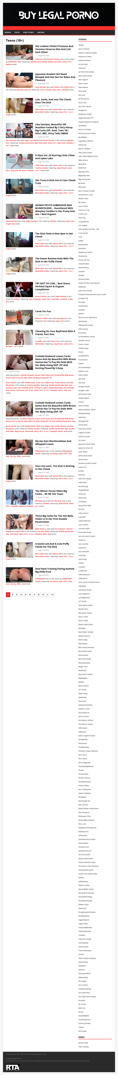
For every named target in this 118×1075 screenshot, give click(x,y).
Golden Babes (83, 398)
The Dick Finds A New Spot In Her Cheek (54, 235)
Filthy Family (83, 329)
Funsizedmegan (84, 367)
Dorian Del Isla (84, 260)
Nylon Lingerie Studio (86, 736)
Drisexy (81, 275)
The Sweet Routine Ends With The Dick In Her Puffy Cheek (54, 260)
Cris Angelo (82, 225)
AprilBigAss (82, 137)
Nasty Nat (82, 701)
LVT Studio (82, 601)
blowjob (65, 90)
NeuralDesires (84, 713)
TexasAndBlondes (85, 927)
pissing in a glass (41, 388)
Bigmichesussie (84, 179)
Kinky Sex (82, 494)
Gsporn (81, 402)
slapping (22, 506)
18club (81, 45)
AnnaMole (82, 126)
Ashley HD (82, 145)
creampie (63, 299)
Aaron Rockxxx (84, 49)
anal (12, 145)
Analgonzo (82, 110)
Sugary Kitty (83, 924)
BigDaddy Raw (84, 175)
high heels (61, 143)
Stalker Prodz (83, 904)
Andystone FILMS (85, 114)
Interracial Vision (84, 429)
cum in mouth (45, 90)
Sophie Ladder (84, 885)
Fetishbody (82, 321)
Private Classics (84, 778)
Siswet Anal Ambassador (87, 874)
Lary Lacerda (83, 544)
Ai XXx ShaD (83, 64)
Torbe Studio (83, 947)
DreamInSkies (83, 264)
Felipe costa (49, 382)
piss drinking (68, 388)
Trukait (81, 954)
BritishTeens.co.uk (85, 195)
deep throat (62, 168)
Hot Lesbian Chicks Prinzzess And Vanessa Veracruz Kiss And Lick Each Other (54, 49)
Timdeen (46, 503)
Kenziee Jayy (83, 486)
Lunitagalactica (84, 597)
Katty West (82, 482)
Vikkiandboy (83, 977)
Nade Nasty (82, 693)
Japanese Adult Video (86, 444)
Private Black (83, 774)
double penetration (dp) (28, 143)
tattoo (60, 390)
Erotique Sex (83, 298)
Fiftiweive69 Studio (85, 325)
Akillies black (30, 382)
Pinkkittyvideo (83, 747)
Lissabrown (82, 571)
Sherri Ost (55, 341)
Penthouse (82, 743)
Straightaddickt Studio (87, 912)
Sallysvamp (82, 835)
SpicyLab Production (86, 893)
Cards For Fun (43, 311)
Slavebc (81, 877)
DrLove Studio (83, 279)
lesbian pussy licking (38, 62)
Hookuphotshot (84, 413)
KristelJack (82, 502)
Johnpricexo (83, 459)
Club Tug (81, 218)
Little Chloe (39, 165)
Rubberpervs (83, 831)
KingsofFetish (83, 490)
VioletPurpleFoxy (84, 989)
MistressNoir (83, 655)
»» (53, 594)
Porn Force (82, 755)
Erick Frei (40, 382)
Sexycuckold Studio (85, 858)
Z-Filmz (81, 1027)
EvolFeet (81, 310)
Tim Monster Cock (58, 501)
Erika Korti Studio (85, 291)
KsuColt (81, 509)
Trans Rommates (84, 950)
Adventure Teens (85, 56)
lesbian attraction (55, 62)
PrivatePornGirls (84, 782)
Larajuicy (81, 540)
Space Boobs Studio (86, 889)
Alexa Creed (83, 83)
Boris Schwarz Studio (86, 191)
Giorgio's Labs (83, 390)
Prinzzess (39, 59)
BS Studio (82, 202)
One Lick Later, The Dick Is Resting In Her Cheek (54, 467)
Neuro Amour (83, 716)
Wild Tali (81, 1008)
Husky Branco (60, 382)
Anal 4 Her (82, 103)
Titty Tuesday (83, 1047)
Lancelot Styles (43, 531)
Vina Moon (82, 981)
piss (7, 301)
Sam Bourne (61, 318)
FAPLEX (81, 314)
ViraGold (81, 1000)
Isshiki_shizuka (84, 436)
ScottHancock (83, 847)
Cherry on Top (83, 210)
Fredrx (80, 352)
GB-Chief (81, 379)
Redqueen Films (84, 816)
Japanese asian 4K (24, 90)
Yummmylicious (84, 1019)
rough (8, 115)
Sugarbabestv (83, 920)
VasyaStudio (83, 962)
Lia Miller (39, 341)
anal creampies (35, 299)
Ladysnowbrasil (84, 521)
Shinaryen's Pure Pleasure (88, 866)
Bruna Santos (11, 382)
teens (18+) (67, 62)
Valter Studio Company (87, 958)
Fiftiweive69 (40, 451)
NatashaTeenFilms (85, 705)
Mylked (81, 682)
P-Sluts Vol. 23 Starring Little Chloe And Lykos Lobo (55, 157)
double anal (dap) (56, 388)
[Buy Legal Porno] (59, 28)
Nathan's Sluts (84, 709)
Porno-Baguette (84, 762)
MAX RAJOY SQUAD (85, 632)
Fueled (81, 363)
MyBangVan (83, 678)
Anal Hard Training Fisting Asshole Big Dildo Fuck (54, 570)
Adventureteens (84, 60)
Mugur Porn (83, 666)
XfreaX (80, 1012)
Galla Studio (83, 375)
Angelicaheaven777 (85, 118)
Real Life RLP (83, 805)
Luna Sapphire (84, 594)
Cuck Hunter (83, 233)
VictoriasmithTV (84, 973)
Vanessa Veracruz (53, 59)
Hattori (57, 87)
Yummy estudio (41, 168)
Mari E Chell (83, 617)
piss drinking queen (26, 388)
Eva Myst (81, 302)
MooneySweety (84, 663)
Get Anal (81, 383)
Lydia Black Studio (85, 605)
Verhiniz (53, 221)
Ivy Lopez (82, 440)
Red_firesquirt (83, 812)
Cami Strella (83, 206)
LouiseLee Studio (84, 590)
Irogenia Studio (84, 432)
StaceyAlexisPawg (85, 897)
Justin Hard (19, 531)
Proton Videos (83, 785)
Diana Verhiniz (11, 221)
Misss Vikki (39, 109)
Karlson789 (57, 109)
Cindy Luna (82, 214)
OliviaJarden (83, 739)
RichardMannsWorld (86, 820)
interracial (43, 143)
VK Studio (82, 1004)
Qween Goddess (84, 793)
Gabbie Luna (83, 371)
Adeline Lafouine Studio (87, 53)
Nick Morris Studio (85, 724)
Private (81, 770)
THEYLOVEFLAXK (84, 931)
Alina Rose (82, 91)
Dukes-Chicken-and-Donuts (89, 283)
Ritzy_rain (82, 824)
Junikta (81, 471)
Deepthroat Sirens (85, 252)
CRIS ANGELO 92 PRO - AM (88, 229)
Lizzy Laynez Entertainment (89, 582)
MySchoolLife (83, 686)
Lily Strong (82, 559)
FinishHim (82, 333)
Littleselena (82, 578)
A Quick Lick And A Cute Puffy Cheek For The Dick (52, 545)
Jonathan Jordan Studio (87, 463)
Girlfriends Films (14, 62)
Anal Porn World (84, 106)
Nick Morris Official (85, 720)
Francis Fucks (83, 344)
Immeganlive (83, 421)
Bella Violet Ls (40, 529)
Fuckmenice (83, 360)
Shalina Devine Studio (86, 862)
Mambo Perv (83, 609)
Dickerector (82, 256)
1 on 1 (70, 112)
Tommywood (83, 943)
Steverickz (82, 908)
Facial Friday (83, 1043)
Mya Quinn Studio (85, 674)
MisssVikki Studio (42, 112)
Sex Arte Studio (84, 854)
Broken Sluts (83, 198)
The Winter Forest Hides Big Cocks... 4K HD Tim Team (51, 492)
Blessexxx (82, 187)
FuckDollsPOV (83, 356)
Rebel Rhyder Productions (88, 808)
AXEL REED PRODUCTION (88, 156)
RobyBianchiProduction (87, 828)
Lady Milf (82, 517)
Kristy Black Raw (84, 505)
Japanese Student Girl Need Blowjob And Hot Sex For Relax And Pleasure (55, 77)
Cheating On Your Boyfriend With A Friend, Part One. (55, 333)
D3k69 (80, 241)
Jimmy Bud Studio (85, 456)
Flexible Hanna (84, 340)
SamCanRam (83, 843)
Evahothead (83, 306)
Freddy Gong (83, 348)
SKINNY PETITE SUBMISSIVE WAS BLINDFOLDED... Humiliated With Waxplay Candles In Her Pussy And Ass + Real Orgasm (55, 210)
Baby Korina (83, 160)
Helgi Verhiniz (31, 221)
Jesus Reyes (82, 452)
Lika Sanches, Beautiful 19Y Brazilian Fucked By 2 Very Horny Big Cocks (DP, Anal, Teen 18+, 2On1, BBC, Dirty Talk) (53, 129)
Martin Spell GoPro (85, 624)
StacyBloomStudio (85, 901)
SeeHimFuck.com (84, 851)
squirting (55, 299)
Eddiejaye (82, 287)
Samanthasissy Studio (86, 839)
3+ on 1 (47, 390)
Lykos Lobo (57, 165)
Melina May (82, 640)
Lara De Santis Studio (86, 536)
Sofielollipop (83, 881)
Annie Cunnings (84, 129)
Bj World (81, 183)
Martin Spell (83, 620)
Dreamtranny (83, 267)
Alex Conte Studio (85, 76)
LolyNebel (82, 586)
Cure (44, 321)
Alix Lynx (81, 95)
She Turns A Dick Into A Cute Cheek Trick (55, 182)
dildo (19, 456)
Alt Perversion (83, 99)
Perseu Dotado (48, 140)
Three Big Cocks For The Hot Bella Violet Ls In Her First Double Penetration (54, 518)
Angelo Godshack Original (88, 122)
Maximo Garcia (84, 636)
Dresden (81, 271)
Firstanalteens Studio (86, 337)
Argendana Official (85, 141)
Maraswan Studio (85, 613)
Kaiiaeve (81, 475)
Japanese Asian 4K (85, 448)
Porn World (82, 759)
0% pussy (22, 170)
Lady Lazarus (83, 513)
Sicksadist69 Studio (85, 870)
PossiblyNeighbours (86, 766)
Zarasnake (82, 1031)
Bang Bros (82, 164)
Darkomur (82, 248)
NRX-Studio (39, 344)
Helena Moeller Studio (87, 409)
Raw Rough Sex (84, 801)
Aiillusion (82, 68)
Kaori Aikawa (40, 87)
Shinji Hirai (68, 87)
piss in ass (29, 390)
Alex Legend (83, 79)
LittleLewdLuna (84, 574)
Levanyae (82, 555)
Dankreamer (83, 244)
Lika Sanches (11, 140)
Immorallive (83, 425)
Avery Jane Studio (85, 152)
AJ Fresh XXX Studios (86, 72)
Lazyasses (82, 548)
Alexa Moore (83, 87)
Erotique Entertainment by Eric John (92, 294)
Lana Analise (83, 525)
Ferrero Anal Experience (87, 317)
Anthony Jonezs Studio (87, 133)
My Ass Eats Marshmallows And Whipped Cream (53, 442)
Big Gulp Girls (83, 172)
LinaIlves (81, 567)
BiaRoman (82, 168)
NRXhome (82, 732)
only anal (14, 170)
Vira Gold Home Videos (87, 996)
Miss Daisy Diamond (86, 647)
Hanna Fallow (83, 406)
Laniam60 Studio (84, 532)
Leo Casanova (83, 551)
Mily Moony (82, 644)
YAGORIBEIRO (83, 1016)
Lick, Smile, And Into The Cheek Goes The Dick (53, 101)
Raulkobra (82, 797)
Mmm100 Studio (84, 659)
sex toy (13, 456)
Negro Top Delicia (32, 140)
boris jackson (60, 529)
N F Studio (82, 689)
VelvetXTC (82, 966)
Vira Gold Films (84, 993)
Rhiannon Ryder (41, 318)
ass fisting (54, 453)
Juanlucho (82, 467)
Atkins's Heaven (84, 149)
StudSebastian (84, 916)
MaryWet (81, 628)
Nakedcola (82, 697)
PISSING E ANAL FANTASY (88, 751)
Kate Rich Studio (84, 479)
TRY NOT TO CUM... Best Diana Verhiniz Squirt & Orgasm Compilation (52, 286)
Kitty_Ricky (82, 498)
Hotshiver (82, 417)
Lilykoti (81, 563)
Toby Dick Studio (84, 939)
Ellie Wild (39, 501)
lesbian (9, 64)
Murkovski (82, 670)
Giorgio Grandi (84, 386)
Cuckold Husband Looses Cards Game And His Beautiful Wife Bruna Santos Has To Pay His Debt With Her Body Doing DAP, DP (55, 407)
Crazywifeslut (83, 221)
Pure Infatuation (84, 789)
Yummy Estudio (84, 1023)
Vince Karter (83, 985)
